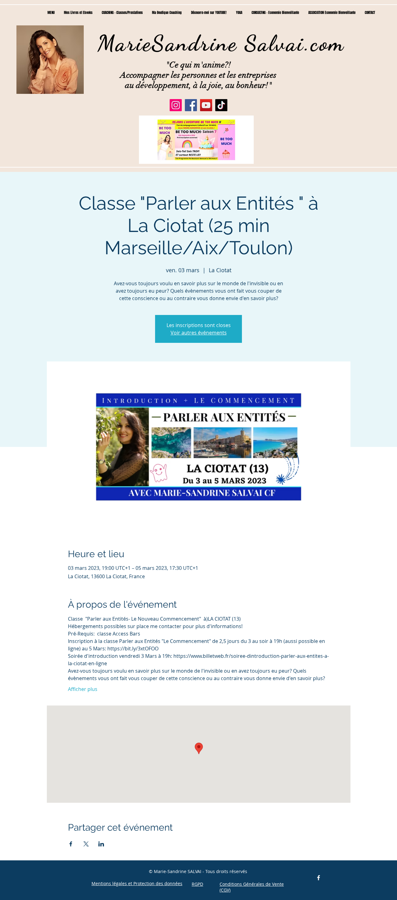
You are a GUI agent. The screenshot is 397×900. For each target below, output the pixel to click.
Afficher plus (82, 689)
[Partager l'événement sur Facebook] (71, 843)
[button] (196, 140)
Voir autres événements (199, 332)
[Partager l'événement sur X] (86, 843)
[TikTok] (221, 105)
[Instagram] (176, 105)
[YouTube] (206, 105)
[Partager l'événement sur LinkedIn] (101, 843)
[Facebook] (191, 105)
